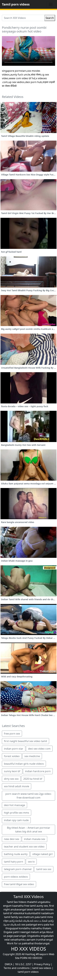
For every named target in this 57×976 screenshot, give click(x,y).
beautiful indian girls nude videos (24, 763)
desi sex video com (39, 748)
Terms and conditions (17, 968)
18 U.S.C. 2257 (23, 964)
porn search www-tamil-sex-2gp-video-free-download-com (28, 795)
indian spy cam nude (16, 820)
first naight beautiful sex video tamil (25, 741)
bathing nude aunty (16, 854)
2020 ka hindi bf (32, 778)
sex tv (31, 861)
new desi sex (11, 839)
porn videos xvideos (16, 876)
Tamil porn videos (16, 4)
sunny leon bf (12, 771)
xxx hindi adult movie (16, 786)
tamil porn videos (28, 971)
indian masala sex (34, 839)
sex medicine (32, 756)
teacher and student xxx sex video (24, 846)
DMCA (8, 964)
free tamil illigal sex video (19, 884)
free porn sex (12, 733)
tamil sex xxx (43, 869)
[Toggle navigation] (50, 4)
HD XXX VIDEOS (28, 949)
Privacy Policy (42, 964)
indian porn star (13, 748)
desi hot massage (14, 805)
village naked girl (42, 854)
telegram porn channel (18, 869)
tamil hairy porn (13, 861)
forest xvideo (12, 756)
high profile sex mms (16, 812)
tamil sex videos (41, 968)
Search (50, 18)
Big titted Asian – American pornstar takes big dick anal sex (28, 829)
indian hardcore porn (38, 771)
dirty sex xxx (11, 778)
